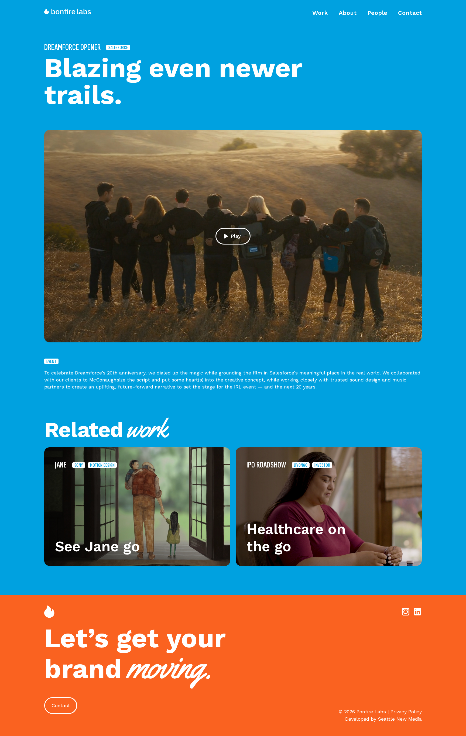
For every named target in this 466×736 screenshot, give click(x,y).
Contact (410, 12)
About (348, 12)
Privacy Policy (406, 711)
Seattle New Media (400, 719)
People (377, 12)
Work (320, 12)
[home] (70, 11)
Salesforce (118, 47)
